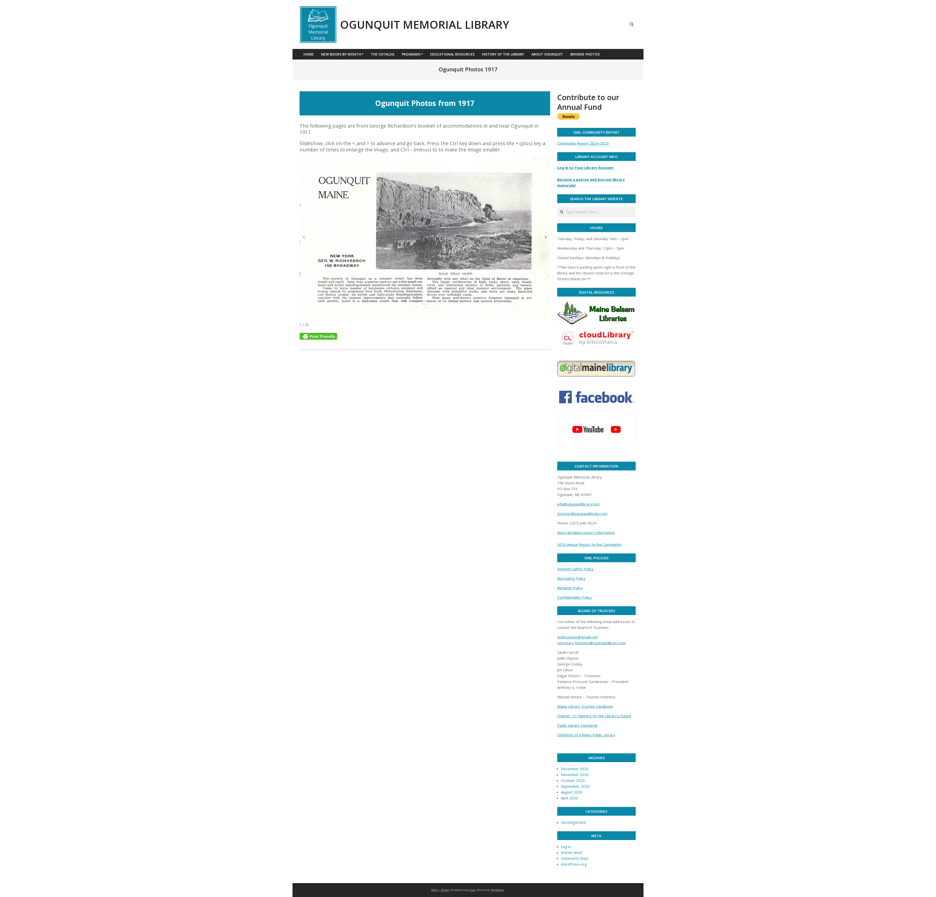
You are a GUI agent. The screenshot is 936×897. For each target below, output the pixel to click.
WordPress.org (574, 864)
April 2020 (569, 797)
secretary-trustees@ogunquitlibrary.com (591, 642)
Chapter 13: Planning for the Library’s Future (594, 715)
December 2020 (574, 768)
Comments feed (574, 858)
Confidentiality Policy (574, 597)
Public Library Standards (577, 725)
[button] (545, 237)
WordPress (497, 890)
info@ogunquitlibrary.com (578, 504)
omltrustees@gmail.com (577, 637)
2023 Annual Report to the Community (589, 544)
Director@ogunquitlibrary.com (582, 513)
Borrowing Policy (571, 578)
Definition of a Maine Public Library (586, 734)
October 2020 (573, 780)
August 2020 (571, 792)
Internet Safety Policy (575, 568)
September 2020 (575, 786)
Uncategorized (573, 822)
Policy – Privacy (440, 890)
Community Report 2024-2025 (583, 143)
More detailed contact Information (586, 532)
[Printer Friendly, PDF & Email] (318, 335)
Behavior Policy (570, 587)
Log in (566, 846)
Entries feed (571, 852)
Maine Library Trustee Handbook (585, 706)
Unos (472, 890)
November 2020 (575, 774)
